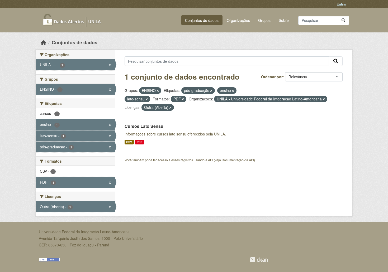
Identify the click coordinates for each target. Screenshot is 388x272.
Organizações (238, 20)
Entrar (342, 4)
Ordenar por (272, 76)
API (210, 160)
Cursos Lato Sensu (144, 126)
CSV (129, 142)
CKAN (259, 260)
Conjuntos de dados (202, 20)
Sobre (284, 20)
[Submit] (343, 20)
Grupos (264, 20)
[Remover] (158, 91)
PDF (139, 142)
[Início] (43, 42)
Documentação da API (238, 160)
